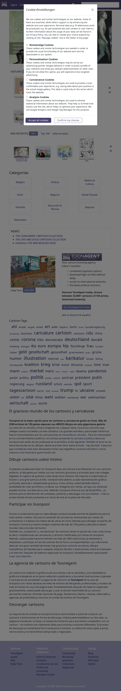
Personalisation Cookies (43, 59)
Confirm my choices (68, 120)
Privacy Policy (36, 34)
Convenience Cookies (41, 79)
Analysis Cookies (39, 97)
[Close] (92, 9)
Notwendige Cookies (41, 45)
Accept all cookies (38, 120)
